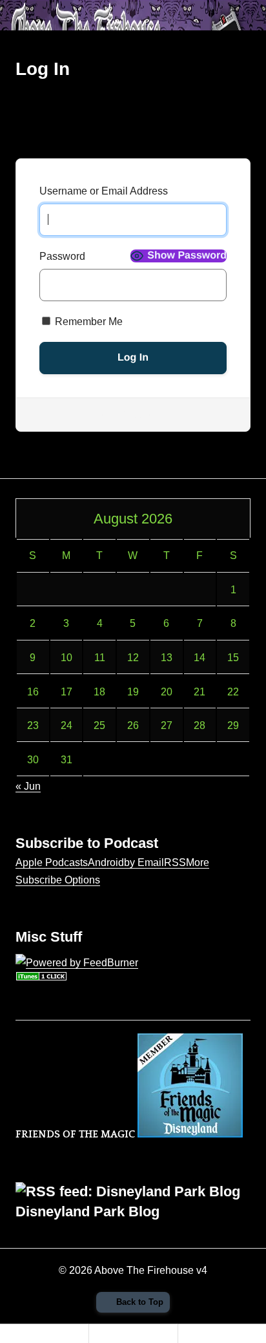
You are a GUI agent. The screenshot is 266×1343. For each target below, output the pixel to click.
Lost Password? (133, 414)
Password (62, 256)
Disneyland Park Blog (87, 1211)
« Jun (28, 786)
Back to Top (139, 1302)
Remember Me (87, 321)
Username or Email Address (103, 190)
